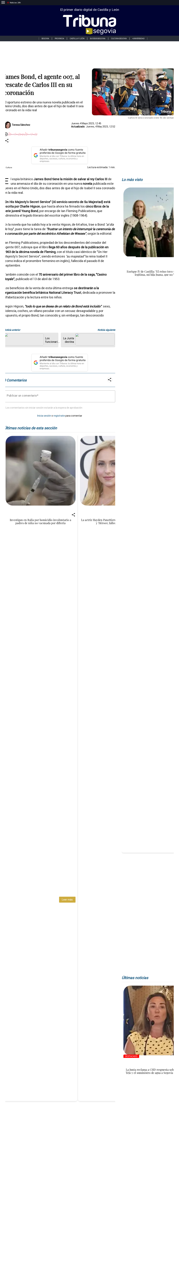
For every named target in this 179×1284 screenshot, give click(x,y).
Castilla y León (77, 38)
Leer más (67, 899)
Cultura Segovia (119, 38)
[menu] (3, 2)
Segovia (45, 38)
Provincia (59, 38)
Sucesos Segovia (97, 38)
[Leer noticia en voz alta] (6, 134)
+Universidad (138, 38)
